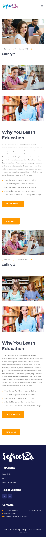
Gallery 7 (8, 54)
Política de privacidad (9, 482)
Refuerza (7, 49)
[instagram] (10, 496)
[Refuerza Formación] (10, 6)
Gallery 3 (8, 265)
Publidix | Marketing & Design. (16, 529)
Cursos (4, 478)
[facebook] (4, 496)
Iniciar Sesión (6, 474)
